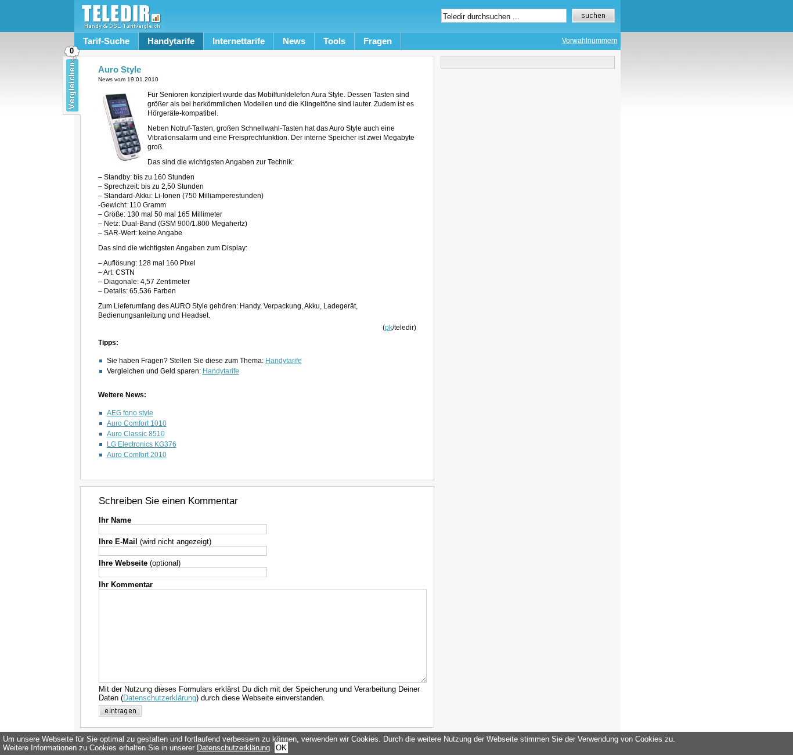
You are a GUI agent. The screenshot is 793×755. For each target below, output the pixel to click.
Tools (334, 41)
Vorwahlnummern (590, 41)
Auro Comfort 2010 (137, 455)
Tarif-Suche (106, 41)
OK (281, 747)
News (294, 41)
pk (388, 327)
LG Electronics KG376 (141, 444)
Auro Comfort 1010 (137, 423)
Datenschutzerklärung (159, 697)
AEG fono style (130, 413)
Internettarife (238, 41)
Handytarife (170, 41)
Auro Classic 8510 (136, 434)
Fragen (377, 41)
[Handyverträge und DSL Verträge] (119, 29)
